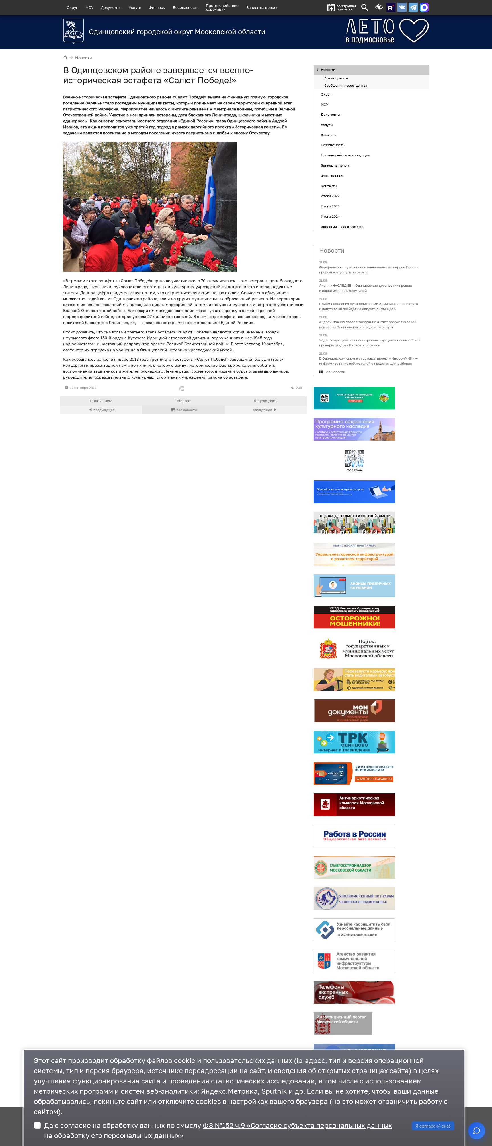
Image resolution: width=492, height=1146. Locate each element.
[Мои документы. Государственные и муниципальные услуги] (354, 711)
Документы (111, 7)
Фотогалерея (332, 176)
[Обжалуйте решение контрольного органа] (354, 492)
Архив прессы (336, 78)
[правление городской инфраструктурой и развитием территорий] (354, 554)
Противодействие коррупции (345, 155)
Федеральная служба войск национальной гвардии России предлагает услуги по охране (368, 269)
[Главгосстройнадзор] (354, 867)
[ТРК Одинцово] (354, 742)
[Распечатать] (183, 389)
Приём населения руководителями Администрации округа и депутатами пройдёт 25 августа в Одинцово (368, 306)
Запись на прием (261, 7)
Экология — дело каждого (342, 226)
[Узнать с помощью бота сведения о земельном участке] (354, 398)
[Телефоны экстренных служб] (354, 992)
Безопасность (185, 7)
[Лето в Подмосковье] (355, 31)
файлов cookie (171, 1060)
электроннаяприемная (346, 7)
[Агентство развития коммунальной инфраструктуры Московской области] (354, 961)
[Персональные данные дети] (354, 930)
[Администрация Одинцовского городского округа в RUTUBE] (390, 7)
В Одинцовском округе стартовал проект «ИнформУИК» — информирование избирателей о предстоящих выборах (368, 361)
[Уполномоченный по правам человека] (354, 898)
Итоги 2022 (330, 196)
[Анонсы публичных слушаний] (354, 586)
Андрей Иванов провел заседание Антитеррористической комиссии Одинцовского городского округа (367, 324)
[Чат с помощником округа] (476, 1130)
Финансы (157, 7)
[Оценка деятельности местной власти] (354, 523)
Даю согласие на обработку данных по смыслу (218, 1130)
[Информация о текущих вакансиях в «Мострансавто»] (354, 679)
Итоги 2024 (330, 216)
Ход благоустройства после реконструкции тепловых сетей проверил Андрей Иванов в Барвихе (369, 342)
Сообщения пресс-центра (345, 85)
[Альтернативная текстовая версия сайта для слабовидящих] (379, 7)
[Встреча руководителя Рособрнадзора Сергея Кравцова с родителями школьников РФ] (101, 410)
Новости (83, 57)
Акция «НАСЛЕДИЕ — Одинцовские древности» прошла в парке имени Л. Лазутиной (365, 288)
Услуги (135, 7)
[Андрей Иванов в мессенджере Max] (424, 7)
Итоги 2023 (330, 206)
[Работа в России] (354, 836)
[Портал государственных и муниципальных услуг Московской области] (354, 648)
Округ (72, 7)
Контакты (329, 186)
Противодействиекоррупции (222, 7)
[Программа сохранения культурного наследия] (354, 429)
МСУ (89, 7)
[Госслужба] (354, 460)
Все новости (334, 372)
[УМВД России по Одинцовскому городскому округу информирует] (354, 617)
